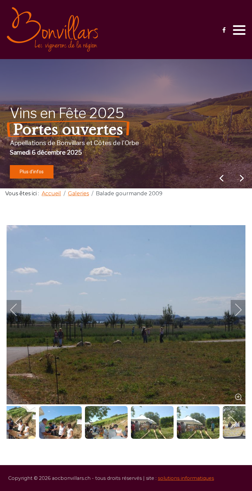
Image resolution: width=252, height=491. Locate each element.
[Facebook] (224, 30)
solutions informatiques (186, 478)
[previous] (18, 310)
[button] (239, 29)
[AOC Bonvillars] (52, 30)
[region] (126, 123)
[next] (233, 310)
